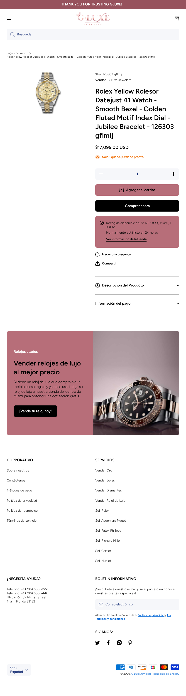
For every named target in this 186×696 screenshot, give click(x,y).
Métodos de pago (19, 490)
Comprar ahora (137, 206)
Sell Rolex (102, 511)
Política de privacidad (22, 501)
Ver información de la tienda (126, 239)
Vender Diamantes (108, 490)
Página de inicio (16, 53)
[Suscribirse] (173, 604)
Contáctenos (16, 480)
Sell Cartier (103, 551)
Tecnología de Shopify (165, 673)
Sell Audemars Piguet (110, 521)
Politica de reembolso (22, 511)
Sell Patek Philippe (108, 531)
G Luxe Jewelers (141, 673)
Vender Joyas (105, 480)
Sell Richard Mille (107, 541)
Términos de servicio (22, 521)
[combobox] (93, 34)
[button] (106, 263)
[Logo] (93, 18)
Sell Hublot (103, 561)
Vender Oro (103, 470)
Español (16, 672)
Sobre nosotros (18, 470)
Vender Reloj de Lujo (110, 501)
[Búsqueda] (11, 34)
